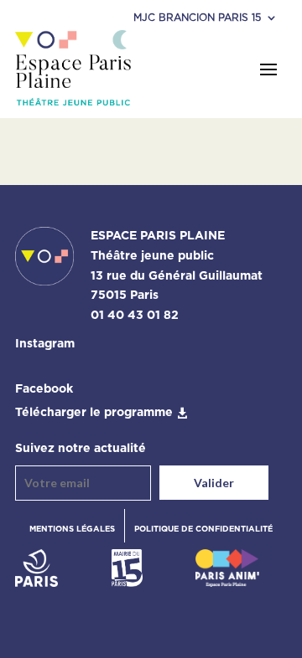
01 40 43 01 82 (135, 315)
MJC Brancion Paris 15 (197, 18)
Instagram (45, 344)
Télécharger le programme (94, 413)
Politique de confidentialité (203, 529)
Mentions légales (72, 529)
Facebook (44, 389)
